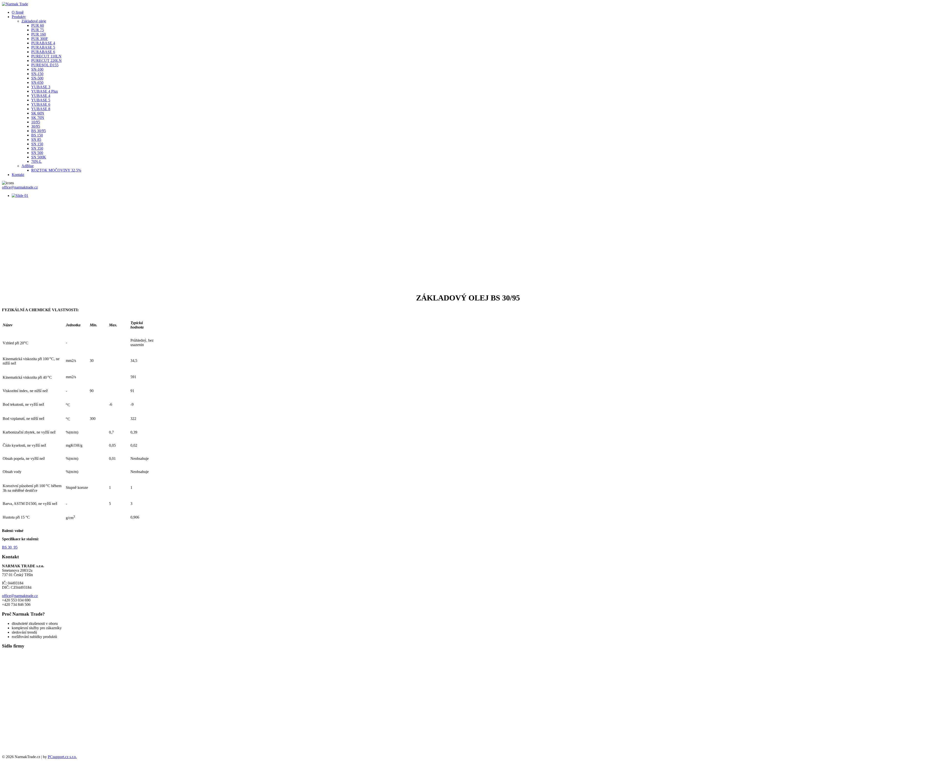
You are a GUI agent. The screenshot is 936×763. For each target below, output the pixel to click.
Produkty (19, 17)
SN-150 (37, 74)
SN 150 (37, 144)
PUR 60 (37, 25)
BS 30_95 (10, 547)
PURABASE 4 (43, 43)
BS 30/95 (38, 131)
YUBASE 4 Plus (44, 91)
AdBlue (27, 166)
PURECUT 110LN (46, 56)
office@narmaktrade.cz (20, 187)
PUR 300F (39, 39)
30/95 (35, 126)
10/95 (35, 122)
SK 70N (37, 118)
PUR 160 (38, 34)
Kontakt (18, 175)
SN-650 (37, 82)
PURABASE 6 (43, 52)
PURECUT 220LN (46, 60)
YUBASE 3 (40, 87)
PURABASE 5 (43, 47)
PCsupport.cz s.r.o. (62, 757)
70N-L (36, 161)
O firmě (18, 12)
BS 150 (37, 135)
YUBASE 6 (40, 104)
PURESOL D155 (44, 65)
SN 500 (37, 153)
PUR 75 (37, 30)
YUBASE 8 (40, 109)
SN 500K (38, 157)
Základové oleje (33, 21)
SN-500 (37, 78)
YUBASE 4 (40, 96)
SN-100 (37, 69)
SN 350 (37, 148)
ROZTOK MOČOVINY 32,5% (56, 170)
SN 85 (36, 139)
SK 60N (37, 113)
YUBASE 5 (40, 100)
